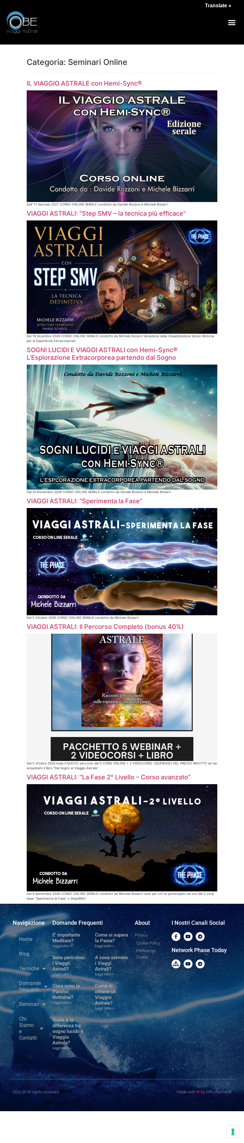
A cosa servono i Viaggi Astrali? (111, 963)
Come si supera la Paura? (111, 938)
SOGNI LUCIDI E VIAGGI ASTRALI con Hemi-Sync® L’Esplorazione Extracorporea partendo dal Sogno (102, 353)
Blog (24, 954)
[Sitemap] (176, 963)
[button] (232, 22)
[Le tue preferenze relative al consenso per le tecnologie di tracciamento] (233, 1132)
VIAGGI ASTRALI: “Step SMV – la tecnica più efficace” (106, 213)
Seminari (29, 1004)
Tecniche (29, 968)
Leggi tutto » (62, 946)
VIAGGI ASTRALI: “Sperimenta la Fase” (84, 501)
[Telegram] (200, 936)
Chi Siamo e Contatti (28, 1028)
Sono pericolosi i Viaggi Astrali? (68, 963)
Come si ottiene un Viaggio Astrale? (105, 994)
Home (25, 939)
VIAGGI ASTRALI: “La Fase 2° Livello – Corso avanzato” (109, 777)
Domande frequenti (30, 986)
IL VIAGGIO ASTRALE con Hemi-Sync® (84, 83)
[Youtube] (188, 936)
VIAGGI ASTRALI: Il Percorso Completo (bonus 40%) (105, 627)
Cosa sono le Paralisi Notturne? (66, 991)
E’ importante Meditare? (66, 938)
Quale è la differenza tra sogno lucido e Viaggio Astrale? (67, 1031)
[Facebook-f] (176, 936)
